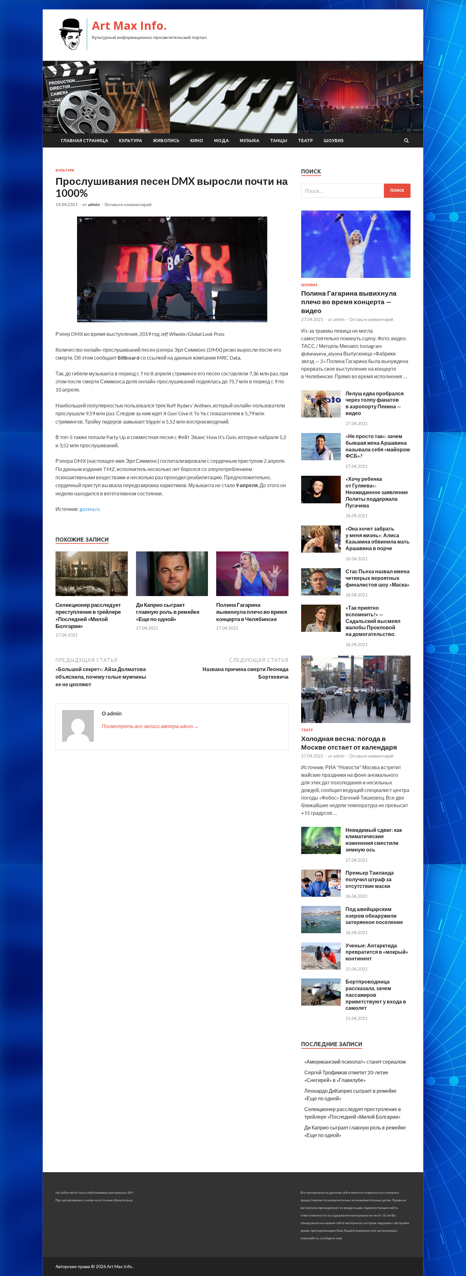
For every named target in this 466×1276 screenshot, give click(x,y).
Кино (196, 140)
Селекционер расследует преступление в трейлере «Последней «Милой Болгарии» (88, 615)
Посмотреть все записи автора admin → (150, 726)
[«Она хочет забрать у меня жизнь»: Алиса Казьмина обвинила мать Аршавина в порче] (321, 551)
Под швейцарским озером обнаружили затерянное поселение (374, 915)
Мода (221, 140)
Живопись (166, 140)
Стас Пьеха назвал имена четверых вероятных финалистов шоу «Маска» (378, 578)
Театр (305, 140)
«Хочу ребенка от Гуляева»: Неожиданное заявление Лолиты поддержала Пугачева (377, 492)
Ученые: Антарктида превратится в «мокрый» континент (377, 952)
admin (94, 204)
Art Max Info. (129, 25)
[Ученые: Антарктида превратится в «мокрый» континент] (321, 968)
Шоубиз (334, 140)
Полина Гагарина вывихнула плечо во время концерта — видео (349, 301)
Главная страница (84, 140)
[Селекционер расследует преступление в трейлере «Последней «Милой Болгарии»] (91, 597)
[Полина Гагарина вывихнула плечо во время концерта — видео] (356, 279)
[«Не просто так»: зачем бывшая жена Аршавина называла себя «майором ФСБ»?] (321, 458)
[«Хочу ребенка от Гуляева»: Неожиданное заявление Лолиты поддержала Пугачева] (321, 501)
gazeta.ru (90, 509)
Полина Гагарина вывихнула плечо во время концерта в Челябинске (251, 611)
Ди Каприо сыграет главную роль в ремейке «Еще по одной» (167, 611)
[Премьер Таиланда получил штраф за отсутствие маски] (321, 895)
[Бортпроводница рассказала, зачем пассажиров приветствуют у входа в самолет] (321, 1004)
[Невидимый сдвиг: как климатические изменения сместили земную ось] (321, 852)
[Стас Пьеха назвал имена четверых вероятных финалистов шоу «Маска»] (321, 593)
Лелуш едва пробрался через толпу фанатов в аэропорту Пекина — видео (375, 403)
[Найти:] (356, 191)
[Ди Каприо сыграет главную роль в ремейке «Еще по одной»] (172, 597)
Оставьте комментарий (128, 204)
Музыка (249, 140)
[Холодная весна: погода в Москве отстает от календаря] (356, 724)
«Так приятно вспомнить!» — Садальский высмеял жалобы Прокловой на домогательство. (373, 621)
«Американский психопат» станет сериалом (355, 1062)
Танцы (278, 140)
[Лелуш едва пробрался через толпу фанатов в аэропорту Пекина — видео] (321, 415)
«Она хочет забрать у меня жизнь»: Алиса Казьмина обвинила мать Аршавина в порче (378, 538)
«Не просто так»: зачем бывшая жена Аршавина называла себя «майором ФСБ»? (378, 446)
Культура (130, 140)
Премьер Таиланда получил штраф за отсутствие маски (370, 879)
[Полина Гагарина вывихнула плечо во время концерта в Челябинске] (252, 597)
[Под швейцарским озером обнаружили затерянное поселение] (321, 931)
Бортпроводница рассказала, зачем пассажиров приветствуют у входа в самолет (376, 994)
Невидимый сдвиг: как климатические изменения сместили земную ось (374, 839)
